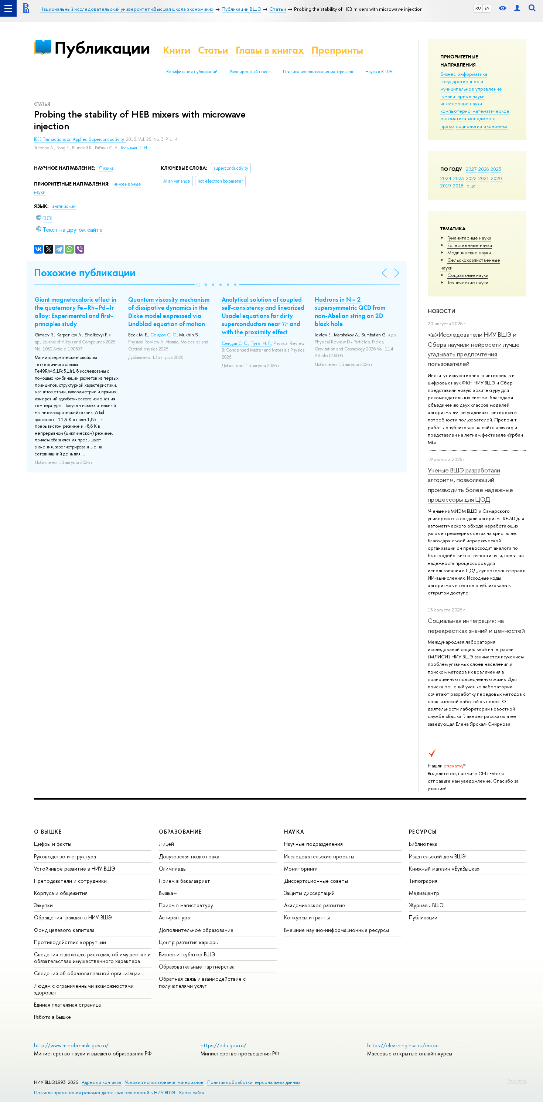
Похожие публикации (85, 272)
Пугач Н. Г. (260, 343)
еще (471, 185)
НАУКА (294, 831)
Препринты (337, 50)
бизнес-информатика (463, 74)
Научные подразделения (313, 843)
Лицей (166, 843)
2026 (483, 169)
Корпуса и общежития (61, 892)
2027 (471, 169)
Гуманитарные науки (469, 237)
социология (469, 126)
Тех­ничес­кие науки (467, 282)
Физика (106, 168)
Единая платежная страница (67, 1004)
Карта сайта (191, 1092)
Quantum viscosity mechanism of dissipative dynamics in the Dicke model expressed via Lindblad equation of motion (168, 311)
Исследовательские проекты (319, 856)
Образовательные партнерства (197, 966)
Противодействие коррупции (70, 942)
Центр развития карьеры (189, 942)
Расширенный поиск (250, 72)
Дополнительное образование (196, 929)
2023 (458, 178)
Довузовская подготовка (189, 856)
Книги (177, 50)
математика (453, 118)
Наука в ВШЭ (378, 72)
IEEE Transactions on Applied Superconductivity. (80, 139)
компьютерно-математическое (474, 111)
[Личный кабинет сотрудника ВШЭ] (517, 8)
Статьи (213, 50)
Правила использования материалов (318, 72)
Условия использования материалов (164, 1082)
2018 (458, 185)
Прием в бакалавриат (184, 880)
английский (64, 206)
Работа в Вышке (52, 1016)
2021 (483, 178)
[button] (198, 284)
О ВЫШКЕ (48, 831)
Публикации (102, 47)
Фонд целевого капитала (64, 929)
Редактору (517, 1080)
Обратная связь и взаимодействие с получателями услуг (202, 982)
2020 (496, 178)
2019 (445, 185)
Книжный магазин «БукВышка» (444, 868)
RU (478, 8)
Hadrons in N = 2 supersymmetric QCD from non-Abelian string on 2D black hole (350, 311)
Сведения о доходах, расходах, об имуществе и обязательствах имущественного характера (92, 957)
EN (487, 8)
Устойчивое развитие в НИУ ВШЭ (74, 868)
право (447, 126)
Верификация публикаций (192, 72)
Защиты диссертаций (309, 892)
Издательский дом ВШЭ (437, 856)
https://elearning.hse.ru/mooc (402, 1045)
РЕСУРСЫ (423, 831)
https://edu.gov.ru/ (223, 1045)
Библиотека (423, 843)
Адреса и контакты (101, 1082)
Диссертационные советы (316, 880)
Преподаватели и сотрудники (70, 880)
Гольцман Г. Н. (134, 148)
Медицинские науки (469, 252)
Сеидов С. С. (163, 335)
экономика (496, 126)
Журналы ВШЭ (426, 905)
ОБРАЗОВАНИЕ (180, 831)
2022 (471, 178)
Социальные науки (467, 275)
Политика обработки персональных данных (253, 1082)
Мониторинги (301, 868)
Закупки (43, 905)
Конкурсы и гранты (307, 917)
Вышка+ (168, 892)
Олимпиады (173, 868)
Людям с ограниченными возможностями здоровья (84, 989)
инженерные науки (461, 103)
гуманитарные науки (462, 96)
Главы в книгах (270, 50)
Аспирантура (174, 917)
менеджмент (482, 118)
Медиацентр (424, 892)
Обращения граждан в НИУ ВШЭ (73, 917)
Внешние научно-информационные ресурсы (336, 929)
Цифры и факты (52, 843)
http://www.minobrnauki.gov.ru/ (71, 1045)
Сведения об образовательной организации (87, 973)
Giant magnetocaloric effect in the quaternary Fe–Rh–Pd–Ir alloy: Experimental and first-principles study (75, 311)
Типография (423, 880)
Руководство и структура (65, 856)
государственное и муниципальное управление (471, 85)
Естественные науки (469, 245)
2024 (445, 178)
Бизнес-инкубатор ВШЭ (187, 954)
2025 (496, 169)
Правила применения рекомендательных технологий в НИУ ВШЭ (104, 1092)
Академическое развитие (314, 905)
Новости (441, 311)
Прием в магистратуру (186, 905)
